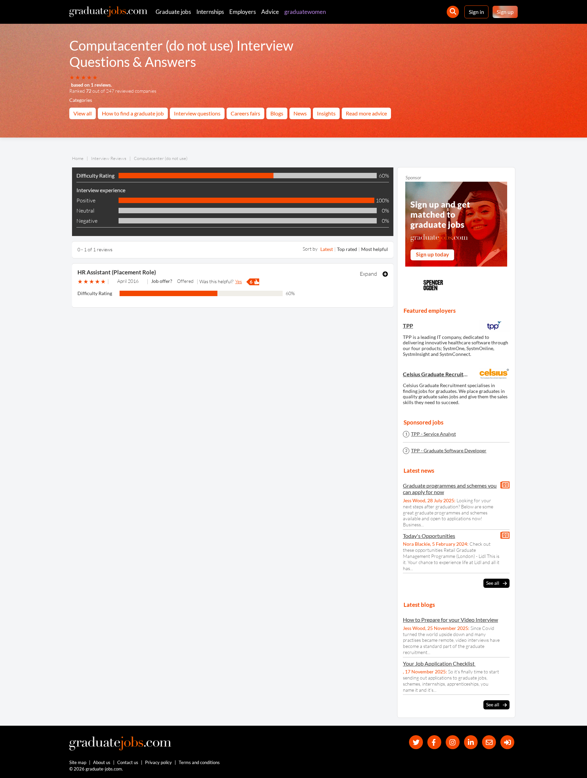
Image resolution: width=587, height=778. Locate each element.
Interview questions (197, 113)
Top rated (347, 249)
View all (82, 113)
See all (492, 583)
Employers (242, 11)
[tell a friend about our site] (489, 742)
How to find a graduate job (133, 113)
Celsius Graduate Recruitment (436, 374)
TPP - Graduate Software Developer (448, 450)
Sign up (505, 11)
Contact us (127, 762)
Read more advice (366, 113)
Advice (270, 11)
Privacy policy (158, 762)
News (300, 113)
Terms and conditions (199, 762)
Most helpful (374, 249)
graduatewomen (305, 11)
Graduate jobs (173, 11)
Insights (326, 113)
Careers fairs (245, 113)
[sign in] (507, 742)
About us (101, 762)
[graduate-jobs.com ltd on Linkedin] (471, 742)
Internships (210, 11)
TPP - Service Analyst (433, 434)
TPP (408, 325)
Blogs (276, 113)
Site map (77, 762)
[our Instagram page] (453, 742)
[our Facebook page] (434, 742)
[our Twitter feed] (416, 742)
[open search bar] (453, 12)
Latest (326, 249)
